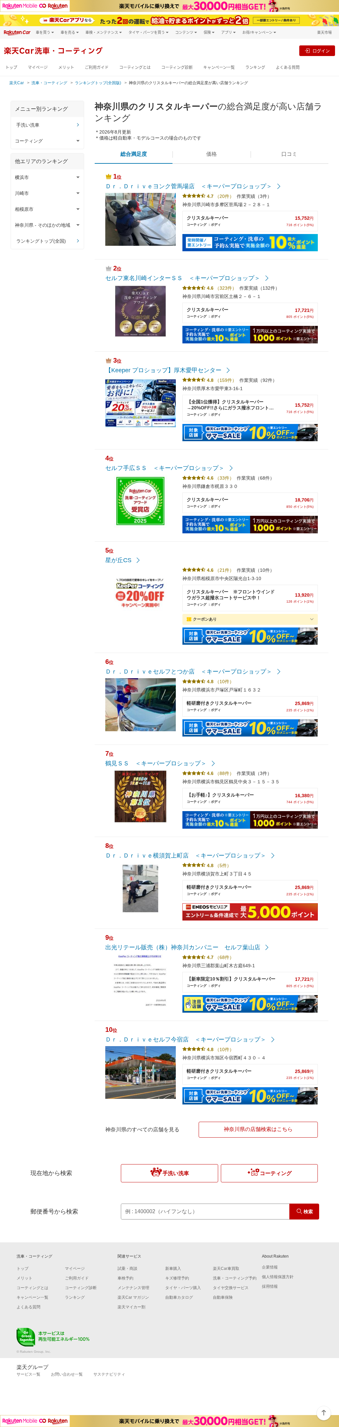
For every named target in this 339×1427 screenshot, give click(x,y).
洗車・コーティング (49, 83)
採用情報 (270, 1286)
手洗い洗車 (27, 125)
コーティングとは (135, 67)
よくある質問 (288, 67)
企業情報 (270, 1267)
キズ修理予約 (177, 1278)
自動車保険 (223, 1297)
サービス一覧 (28, 1374)
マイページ (38, 67)
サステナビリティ (109, 1374)
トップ (11, 67)
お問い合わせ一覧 (67, 1374)
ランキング (255, 67)
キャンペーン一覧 (219, 67)
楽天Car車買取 (226, 1268)
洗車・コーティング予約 (235, 1278)
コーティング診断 (177, 67)
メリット (66, 67)
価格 (211, 154)
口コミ (289, 154)
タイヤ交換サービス (231, 1287)
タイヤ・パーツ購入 (183, 1287)
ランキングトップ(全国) (41, 241)
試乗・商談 (127, 1268)
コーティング (276, 1173)
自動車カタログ (179, 1297)
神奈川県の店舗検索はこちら (258, 1129)
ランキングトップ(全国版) (98, 83)
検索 (308, 1211)
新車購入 (173, 1268)
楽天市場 (324, 32)
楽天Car (16, 83)
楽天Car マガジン (133, 1297)
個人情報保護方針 (278, 1277)
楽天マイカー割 (131, 1307)
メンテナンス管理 (133, 1287)
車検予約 (125, 1278)
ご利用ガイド (97, 67)
